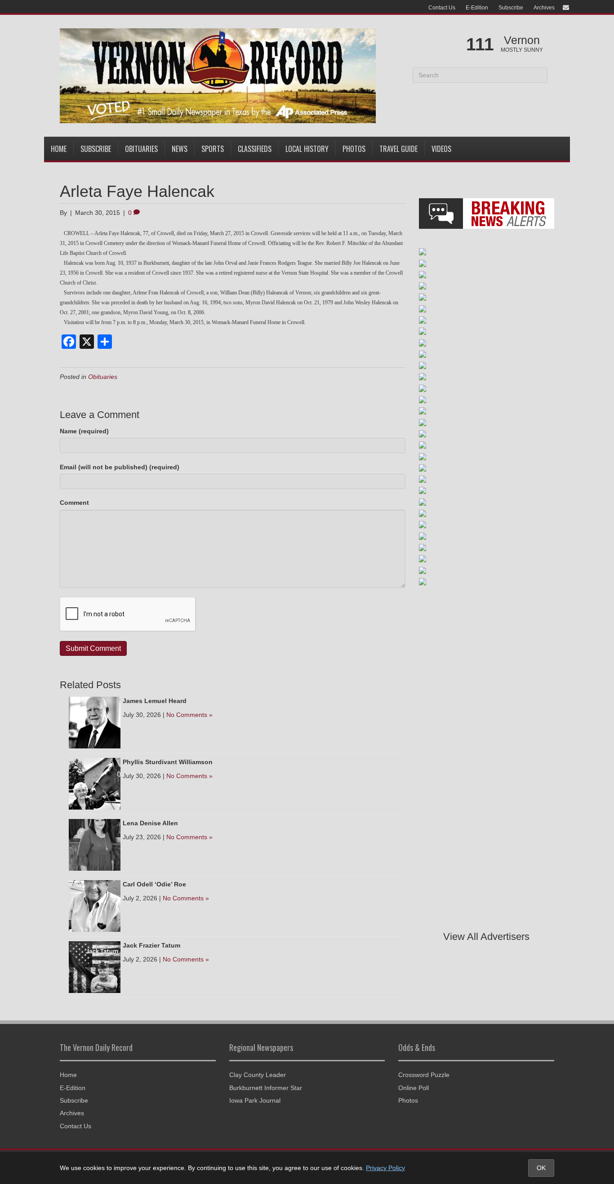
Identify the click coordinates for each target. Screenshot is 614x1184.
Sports (212, 148)
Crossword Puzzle (423, 1074)
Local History (307, 148)
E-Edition (477, 7)
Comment (74, 502)
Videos (441, 148)
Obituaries (141, 148)
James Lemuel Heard (155, 700)
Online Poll (413, 1087)
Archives (544, 7)
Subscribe (510, 7)
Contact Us (441, 7)
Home (59, 148)
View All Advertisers (486, 936)
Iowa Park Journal (254, 1100)
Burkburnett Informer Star (265, 1087)
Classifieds (254, 148)
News (179, 148)
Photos (354, 148)
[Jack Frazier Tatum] (94, 966)
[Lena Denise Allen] (94, 844)
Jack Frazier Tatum (151, 945)
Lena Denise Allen (150, 823)
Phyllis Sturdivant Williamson (168, 762)
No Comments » (189, 714)
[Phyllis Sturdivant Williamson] (94, 783)
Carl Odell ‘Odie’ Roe (154, 884)
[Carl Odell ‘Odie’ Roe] (94, 905)
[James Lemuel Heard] (94, 722)
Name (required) (84, 431)
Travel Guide (398, 148)
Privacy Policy (385, 1167)
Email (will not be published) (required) (119, 467)
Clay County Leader (257, 1074)
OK (541, 1167)
